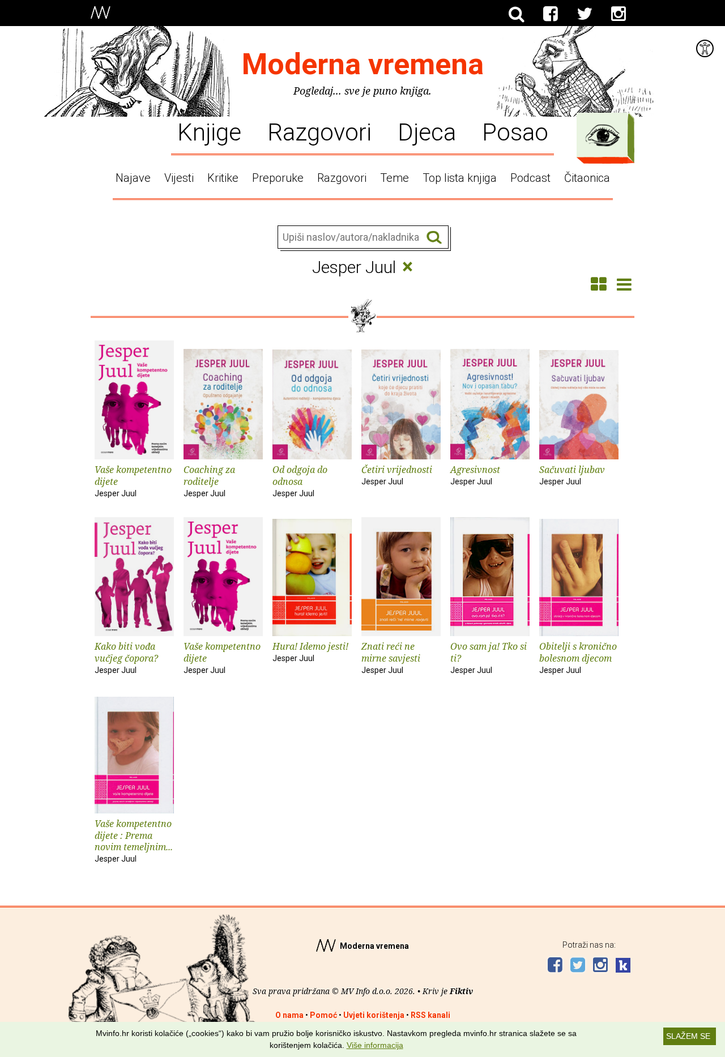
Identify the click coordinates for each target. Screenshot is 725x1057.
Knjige (209, 131)
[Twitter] (584, 14)
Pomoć (323, 1015)
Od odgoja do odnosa (299, 480)
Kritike (222, 178)
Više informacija (375, 1045)
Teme (394, 178)
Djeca (427, 131)
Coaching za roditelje (209, 480)
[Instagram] (618, 14)
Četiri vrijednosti (396, 474)
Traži (434, 238)
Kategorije (603, 135)
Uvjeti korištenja (373, 1015)
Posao (515, 131)
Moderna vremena (363, 64)
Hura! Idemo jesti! (310, 651)
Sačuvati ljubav (572, 474)
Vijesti (179, 178)
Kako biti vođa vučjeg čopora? (126, 657)
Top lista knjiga (460, 178)
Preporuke (278, 178)
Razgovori (319, 131)
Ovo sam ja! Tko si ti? (488, 657)
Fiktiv (461, 991)
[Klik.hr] (623, 967)
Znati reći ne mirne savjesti (390, 657)
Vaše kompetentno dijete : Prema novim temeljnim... (134, 840)
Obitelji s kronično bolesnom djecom (578, 657)
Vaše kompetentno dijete (133, 480)
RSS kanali (430, 1015)
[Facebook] (550, 14)
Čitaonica (587, 178)
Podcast (530, 178)
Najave (133, 178)
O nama (289, 1015)
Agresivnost (475, 474)
